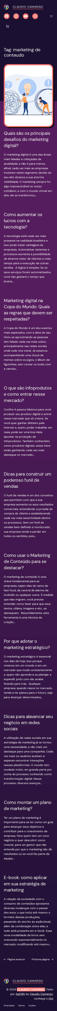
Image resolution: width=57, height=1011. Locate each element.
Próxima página (42, 959)
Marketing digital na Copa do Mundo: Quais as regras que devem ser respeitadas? (28, 310)
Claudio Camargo (28, 7)
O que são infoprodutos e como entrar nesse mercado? (27, 394)
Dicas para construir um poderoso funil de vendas (27, 480)
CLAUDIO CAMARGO (31, 989)
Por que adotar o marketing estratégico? (27, 644)
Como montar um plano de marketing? (27, 805)
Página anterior (14, 959)
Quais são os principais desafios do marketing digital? (27, 139)
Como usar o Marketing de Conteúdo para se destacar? (27, 561)
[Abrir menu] (51, 16)
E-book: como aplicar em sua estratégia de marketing (25, 884)
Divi (51, 998)
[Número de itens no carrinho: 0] (7, 26)
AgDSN (20, 994)
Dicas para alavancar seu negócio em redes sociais (28, 723)
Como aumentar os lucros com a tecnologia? (23, 221)
